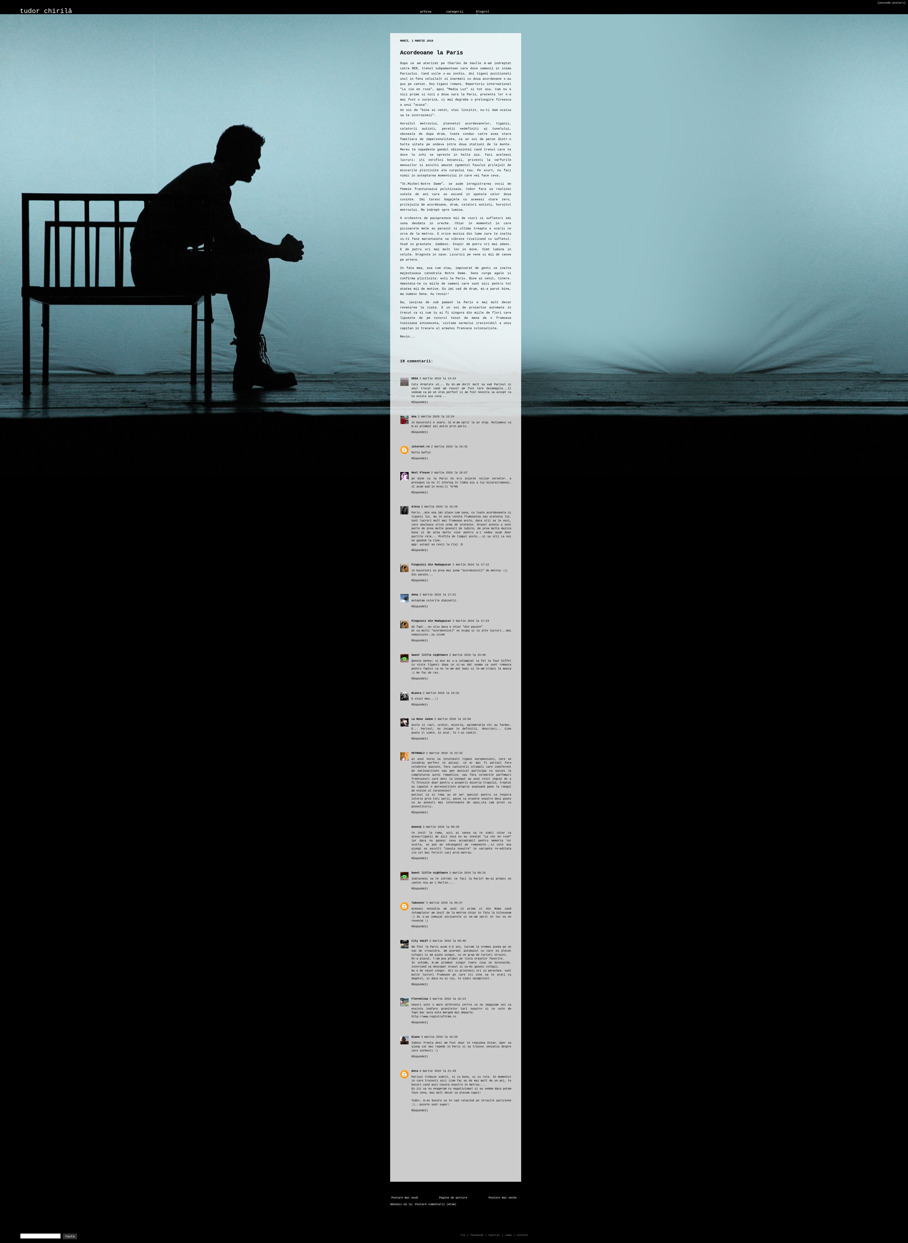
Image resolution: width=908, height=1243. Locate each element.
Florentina (419, 999)
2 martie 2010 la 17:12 (471, 564)
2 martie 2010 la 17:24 (471, 621)
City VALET (419, 941)
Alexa (415, 506)
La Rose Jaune (422, 719)
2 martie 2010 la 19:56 (452, 719)
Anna (414, 594)
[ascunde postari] (891, 2)
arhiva (425, 11)
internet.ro (420, 446)
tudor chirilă (46, 11)
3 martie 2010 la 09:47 (444, 903)
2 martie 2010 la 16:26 (439, 506)
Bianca (416, 693)
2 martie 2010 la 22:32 (444, 753)
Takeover (418, 903)
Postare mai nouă (404, 1197)
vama (508, 1235)
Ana (413, 416)
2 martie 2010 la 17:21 (437, 594)
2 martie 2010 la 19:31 (441, 693)
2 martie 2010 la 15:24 (436, 416)
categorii (454, 11)
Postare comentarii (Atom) (435, 1204)
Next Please (420, 472)
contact (522, 1235)
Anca (414, 1071)
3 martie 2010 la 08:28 (441, 827)
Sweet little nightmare (429, 655)
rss (462, 1235)
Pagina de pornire (453, 1197)
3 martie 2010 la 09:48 (447, 941)
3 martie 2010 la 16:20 (439, 1037)
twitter (494, 1235)
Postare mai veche (503, 1197)
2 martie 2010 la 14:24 (437, 378)
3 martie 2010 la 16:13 (447, 999)
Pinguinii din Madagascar (431, 564)
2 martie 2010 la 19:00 (467, 655)
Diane (415, 1037)
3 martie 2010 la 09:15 (467, 873)
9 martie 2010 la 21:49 (437, 1071)
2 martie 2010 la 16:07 (449, 472)
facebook (477, 1235)
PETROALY (418, 753)
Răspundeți (419, 402)
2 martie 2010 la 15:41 (449, 446)
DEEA (414, 378)
